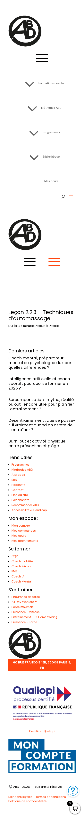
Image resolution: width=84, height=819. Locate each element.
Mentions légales (20, 797)
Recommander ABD (25, 505)
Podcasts (18, 485)
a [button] (42, 59)
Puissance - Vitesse (26, 612)
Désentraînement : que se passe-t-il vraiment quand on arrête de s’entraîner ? (41, 425)
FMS (14, 571)
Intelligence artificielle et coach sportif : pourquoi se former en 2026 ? (39, 383)
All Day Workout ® (24, 602)
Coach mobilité (22, 561)
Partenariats (20, 500)
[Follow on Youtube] (19, 203)
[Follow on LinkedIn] (35, 203)
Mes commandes (24, 531)
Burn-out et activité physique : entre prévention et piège (37, 443)
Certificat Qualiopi (42, 731)
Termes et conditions (50, 797)
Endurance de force (26, 597)
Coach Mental (21, 581)
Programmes (20, 465)
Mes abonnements (25, 541)
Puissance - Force (24, 622)
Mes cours (19, 536)
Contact (18, 490)
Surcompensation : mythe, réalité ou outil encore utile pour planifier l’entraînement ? (41, 404)
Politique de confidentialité (27, 801)
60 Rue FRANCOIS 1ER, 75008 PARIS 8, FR (42, 665)
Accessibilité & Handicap (30, 510)
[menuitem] (42, 83)
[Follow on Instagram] (27, 203)
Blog (15, 480)
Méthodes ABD (22, 470)
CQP (15, 556)
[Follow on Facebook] (11, 203)
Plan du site (20, 495)
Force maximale (23, 607)
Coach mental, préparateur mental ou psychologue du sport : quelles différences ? (41, 362)
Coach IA (18, 576)
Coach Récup (21, 566)
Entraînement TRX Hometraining (34, 617)
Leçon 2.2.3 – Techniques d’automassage (40, 315)
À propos (18, 475)
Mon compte (21, 525)
